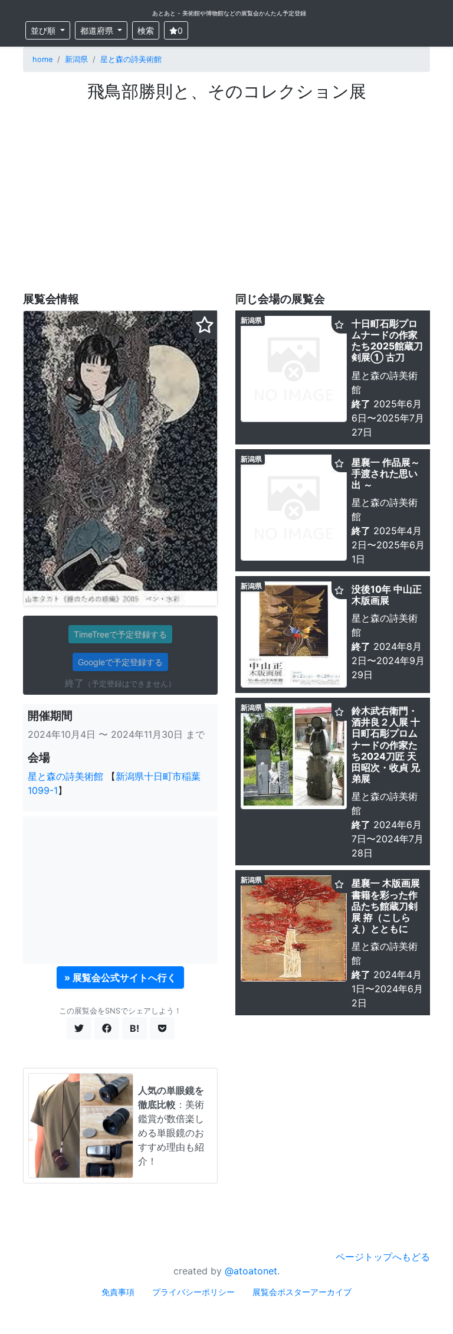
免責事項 (117, 1292)
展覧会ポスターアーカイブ (302, 1292)
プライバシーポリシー (193, 1292)
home (42, 59)
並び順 (44, 30)
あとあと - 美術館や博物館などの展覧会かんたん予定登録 (229, 13)
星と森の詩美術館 (131, 59)
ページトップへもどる (383, 1257)
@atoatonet (251, 1271)
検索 (145, 30)
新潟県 (76, 59)
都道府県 (98, 30)
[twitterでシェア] (79, 1028)
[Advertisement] (226, 190)
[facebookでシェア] (106, 1028)
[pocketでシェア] (162, 1028)
